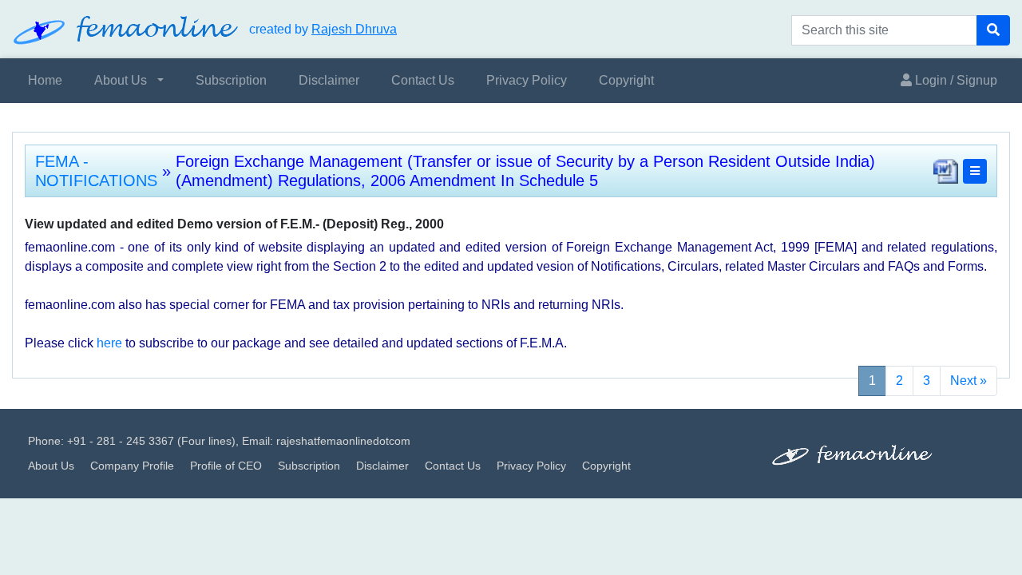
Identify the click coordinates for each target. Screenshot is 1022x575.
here (109, 343)
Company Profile (132, 465)
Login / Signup (954, 80)
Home (45, 80)
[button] (975, 171)
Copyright (626, 80)
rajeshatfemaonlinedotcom (343, 440)
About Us (120, 80)
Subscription (231, 80)
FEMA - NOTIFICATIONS (96, 171)
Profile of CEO (226, 465)
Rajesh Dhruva (354, 29)
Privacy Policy (526, 80)
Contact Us (422, 80)
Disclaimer (329, 80)
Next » (968, 380)
